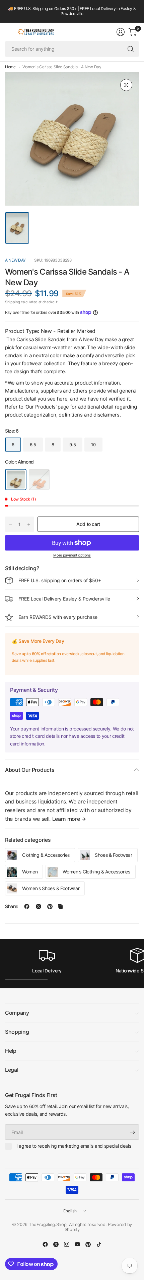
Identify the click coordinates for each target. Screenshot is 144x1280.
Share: (11, 906)
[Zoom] (126, 85)
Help (10, 1050)
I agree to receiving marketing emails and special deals (73, 1146)
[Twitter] (56, 1244)
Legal (11, 1069)
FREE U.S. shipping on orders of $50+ (59, 580)
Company (17, 1012)
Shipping (12, 302)
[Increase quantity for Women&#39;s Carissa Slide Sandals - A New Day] (29, 524)
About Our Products (29, 769)
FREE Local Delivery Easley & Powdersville (64, 599)
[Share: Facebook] (26, 906)
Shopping (17, 1031)
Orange (39, 480)
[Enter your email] (132, 1132)
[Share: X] (38, 906)
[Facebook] (45, 1244)
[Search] (130, 49)
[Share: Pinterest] (50, 906)
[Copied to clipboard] (60, 906)
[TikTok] (98, 1244)
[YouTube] (77, 1244)
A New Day (15, 260)
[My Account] (121, 32)
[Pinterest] (88, 1244)
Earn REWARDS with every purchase (57, 617)
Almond (16, 480)
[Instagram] (66, 1244)
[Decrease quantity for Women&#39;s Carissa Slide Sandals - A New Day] (10, 524)
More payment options (72, 555)
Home (10, 67)
